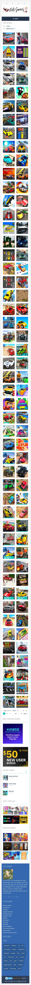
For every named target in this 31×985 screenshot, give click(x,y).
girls (15, 961)
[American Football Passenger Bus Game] (15, 837)
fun (17, 957)
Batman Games (7, 905)
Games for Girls (7, 916)
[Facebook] (4, 897)
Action (14, 949)
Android (6, 953)
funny (22, 957)
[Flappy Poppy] (15, 855)
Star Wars (5, 924)
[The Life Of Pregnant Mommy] (24, 810)
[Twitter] (6, 897)
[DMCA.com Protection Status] (13, 978)
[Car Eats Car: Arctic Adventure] (7, 855)
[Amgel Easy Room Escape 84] (24, 846)
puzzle (6, 968)
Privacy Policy (6, 930)
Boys (23, 953)
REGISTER (12, 3)
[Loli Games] (15, 9)
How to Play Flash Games (10, 932)
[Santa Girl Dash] (5, 778)
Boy (18, 953)
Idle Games (6, 920)
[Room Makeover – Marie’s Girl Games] (24, 837)
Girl (11, 961)
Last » (25, 713)
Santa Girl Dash (13, 776)
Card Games (6, 907)
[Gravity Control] (7, 837)
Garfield (5, 918)
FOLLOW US (24, 3)
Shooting (13, 968)
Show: (4, 26)
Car (5, 957)
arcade (13, 953)
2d (19, 945)
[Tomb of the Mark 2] (24, 819)
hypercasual (7, 965)
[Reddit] (9, 897)
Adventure (21, 949)
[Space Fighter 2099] (15, 819)
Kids (15, 965)
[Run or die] (15, 810)
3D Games (7, 949)
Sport (6, 423)
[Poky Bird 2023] (7, 846)
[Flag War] (5, 793)
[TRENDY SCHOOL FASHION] (7, 810)
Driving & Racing (8, 557)
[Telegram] (16, 897)
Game (6, 961)
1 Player (13, 945)
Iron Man (5, 922)
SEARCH (18, 3)
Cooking (5, 909)
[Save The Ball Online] (24, 855)
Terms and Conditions (9, 928)
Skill (19, 968)
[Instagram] (11, 897)
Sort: (4, 28)
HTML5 (21, 961)
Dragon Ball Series (8, 912)
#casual (6, 945)
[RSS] (19, 897)
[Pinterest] (14, 897)
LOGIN (6, 3)
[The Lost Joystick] (7, 819)
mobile (20, 965)
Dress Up (11, 957)
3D (22, 945)
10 (15, 713)
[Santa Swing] (5, 785)
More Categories (7, 926)
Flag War (11, 791)
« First (14, 710)
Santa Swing (12, 783)
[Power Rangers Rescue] (15, 846)
